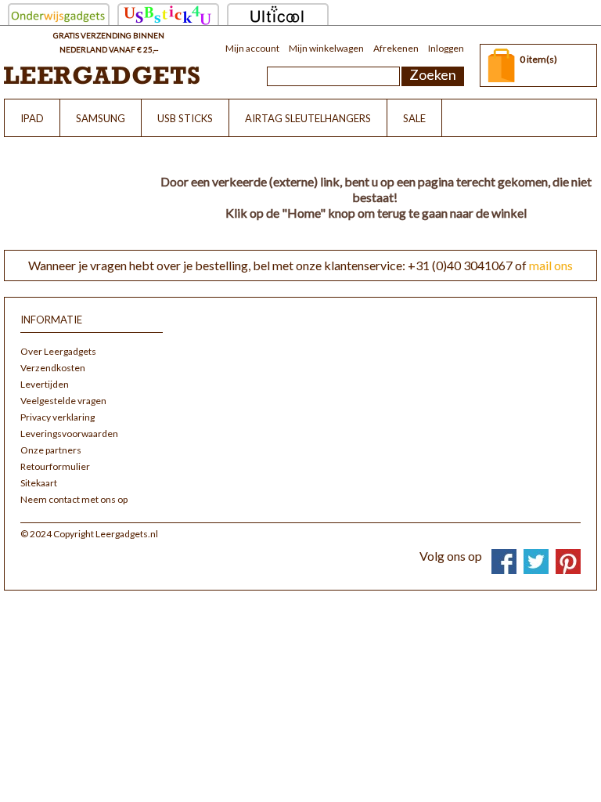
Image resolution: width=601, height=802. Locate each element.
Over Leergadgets (58, 351)
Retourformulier (55, 466)
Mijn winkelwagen (326, 48)
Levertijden (44, 384)
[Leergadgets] (102, 75)
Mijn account (252, 48)
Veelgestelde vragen (63, 400)
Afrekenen (396, 48)
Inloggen (446, 48)
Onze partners (50, 450)
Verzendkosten (52, 368)
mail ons (551, 265)
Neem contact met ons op (74, 499)
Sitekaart (38, 483)
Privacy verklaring (57, 417)
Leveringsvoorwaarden (69, 433)
